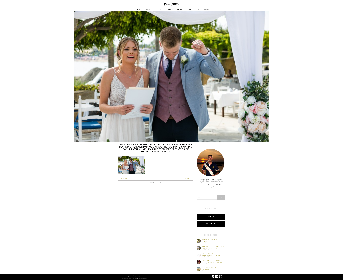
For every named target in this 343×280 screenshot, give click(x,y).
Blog (198, 9)
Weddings (210, 224)
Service (189, 9)
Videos (180, 9)
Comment (187, 178)
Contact (207, 9)
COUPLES (162, 9)
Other (211, 217)
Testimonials (149, 9)
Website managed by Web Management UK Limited (134, 278)
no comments (124, 178)
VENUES (171, 9)
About (137, 9)
